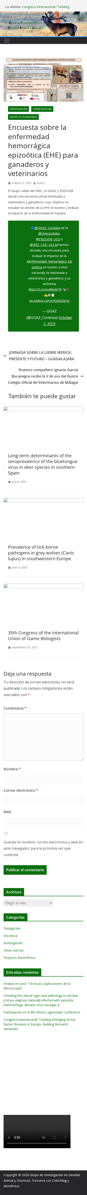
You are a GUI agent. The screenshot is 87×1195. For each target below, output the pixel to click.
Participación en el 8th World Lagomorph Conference (42, 1012)
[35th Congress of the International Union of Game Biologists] (43, 586)
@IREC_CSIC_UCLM (44, 245)
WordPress (11, 1186)
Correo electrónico (21, 790)
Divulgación (12, 928)
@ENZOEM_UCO (48, 239)
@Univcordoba (49, 233)
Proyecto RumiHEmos (23, 117)
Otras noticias (42, 109)
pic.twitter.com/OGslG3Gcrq (49, 301)
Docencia (10, 936)
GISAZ (40, 183)
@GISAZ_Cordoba (47, 228)
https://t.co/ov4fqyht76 (45, 289)
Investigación (18, 109)
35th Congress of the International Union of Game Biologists (43, 635)
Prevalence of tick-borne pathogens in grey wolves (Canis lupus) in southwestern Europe (41, 553)
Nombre (12, 769)
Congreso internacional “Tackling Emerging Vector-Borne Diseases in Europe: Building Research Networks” (40, 1024)
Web (7, 811)
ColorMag (59, 1180)
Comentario (15, 708)
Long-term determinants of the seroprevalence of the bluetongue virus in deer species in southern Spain (42, 464)
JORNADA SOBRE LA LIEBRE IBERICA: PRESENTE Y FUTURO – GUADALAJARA (41, 355)
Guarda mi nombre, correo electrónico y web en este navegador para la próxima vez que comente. (43, 848)
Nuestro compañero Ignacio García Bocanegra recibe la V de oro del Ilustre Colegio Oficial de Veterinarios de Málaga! (43, 376)
